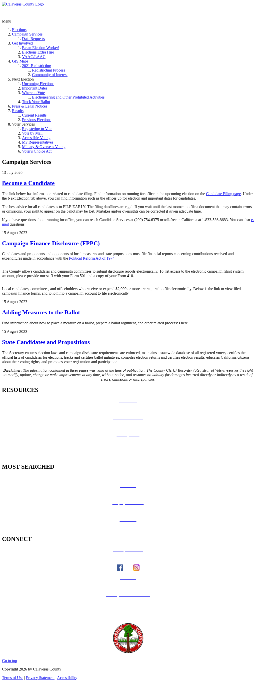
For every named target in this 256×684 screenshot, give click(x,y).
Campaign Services (27, 34)
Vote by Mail (32, 133)
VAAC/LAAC (34, 57)
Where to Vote (33, 93)
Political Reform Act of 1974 (91, 258)
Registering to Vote (37, 129)
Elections (19, 30)
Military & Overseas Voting (44, 147)
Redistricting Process (48, 70)
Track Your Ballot (36, 102)
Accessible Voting (36, 138)
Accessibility (67, 677)
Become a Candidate (28, 183)
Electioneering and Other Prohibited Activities (68, 97)
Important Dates (34, 88)
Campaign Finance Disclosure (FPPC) (51, 243)
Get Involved (22, 43)
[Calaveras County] (23, 4)
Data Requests (33, 39)
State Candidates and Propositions (46, 342)
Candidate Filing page (223, 194)
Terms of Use (12, 677)
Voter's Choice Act (37, 151)
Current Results (34, 115)
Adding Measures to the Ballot (41, 312)
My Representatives (37, 142)
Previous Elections (36, 120)
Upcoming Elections (38, 84)
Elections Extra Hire (38, 52)
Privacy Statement (40, 677)
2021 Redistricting (36, 66)
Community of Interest (50, 75)
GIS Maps (20, 61)
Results (18, 111)
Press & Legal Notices (29, 106)
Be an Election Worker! (40, 48)
